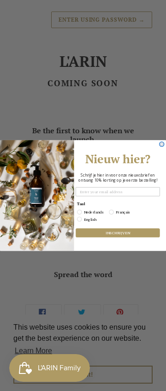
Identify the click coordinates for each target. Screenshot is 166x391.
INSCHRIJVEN (118, 232)
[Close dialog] (162, 144)
